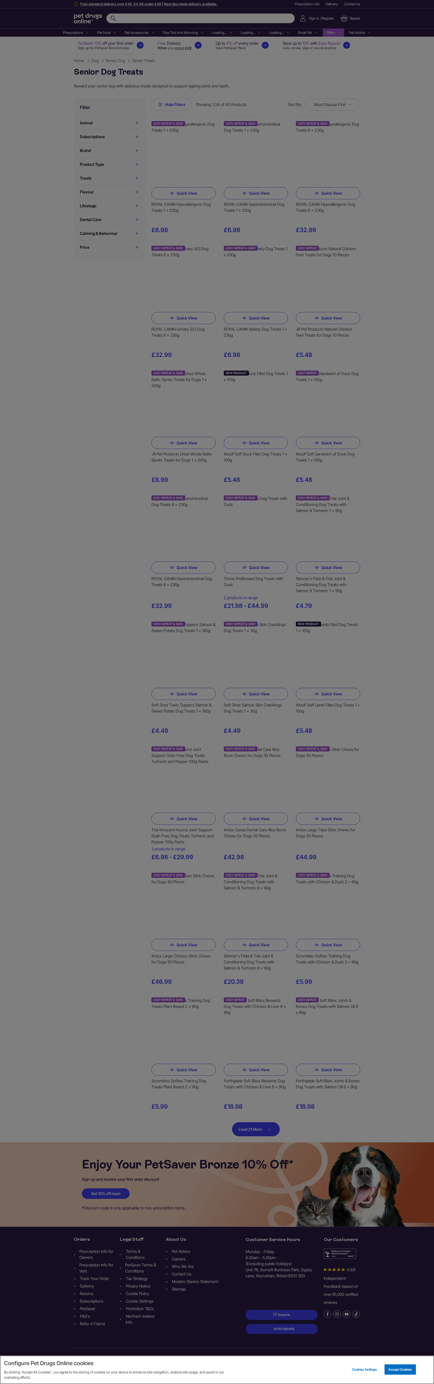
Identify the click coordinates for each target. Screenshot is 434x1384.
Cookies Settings (364, 1369)
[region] (217, 1370)
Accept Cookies (400, 1369)
